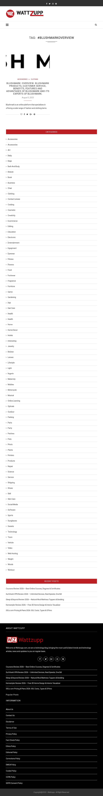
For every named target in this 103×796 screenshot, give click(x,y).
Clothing (34, 79)
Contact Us (10, 715)
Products (11, 461)
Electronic (12, 237)
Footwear (11, 276)
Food (10, 270)
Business (11, 183)
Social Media (13, 504)
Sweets (11, 526)
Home (10, 325)
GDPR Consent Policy (14, 783)
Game (10, 292)
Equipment (12, 248)
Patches (11, 434)
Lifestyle (11, 363)
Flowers (11, 265)
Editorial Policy (11, 752)
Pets (9, 439)
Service (11, 477)
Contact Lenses (14, 199)
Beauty (10, 172)
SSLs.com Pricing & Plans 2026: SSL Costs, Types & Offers (29, 610)
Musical (11, 395)
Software (11, 510)
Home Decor (13, 330)
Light (10, 368)
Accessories (22, 79)
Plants (10, 450)
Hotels (10, 335)
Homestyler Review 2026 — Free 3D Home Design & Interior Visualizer (33, 605)
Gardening (12, 297)
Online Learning (14, 401)
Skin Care (11, 499)
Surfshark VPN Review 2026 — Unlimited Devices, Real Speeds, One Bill (34, 594)
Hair (9, 303)
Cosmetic (11, 210)
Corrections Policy (13, 759)
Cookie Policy (11, 771)
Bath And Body (14, 166)
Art (9, 150)
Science (11, 472)
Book (10, 177)
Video (10, 548)
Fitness (10, 259)
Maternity (11, 379)
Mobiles (11, 385)
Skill (9, 494)
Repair (10, 466)
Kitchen (11, 352)
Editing (10, 226)
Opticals (11, 406)
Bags (10, 161)
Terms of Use (11, 728)
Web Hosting (13, 554)
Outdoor (11, 412)
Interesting (12, 341)
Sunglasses (12, 521)
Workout (11, 570)
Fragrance (12, 281)
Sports (10, 515)
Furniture (11, 286)
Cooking (11, 205)
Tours (10, 537)
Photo (10, 444)
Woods (10, 564)
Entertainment (13, 243)
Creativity (11, 215)
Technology (12, 532)
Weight (10, 559)
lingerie (11, 374)
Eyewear (11, 254)
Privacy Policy (11, 734)
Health (10, 314)
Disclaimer (10, 722)
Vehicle (11, 543)
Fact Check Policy (13, 740)
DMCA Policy (11, 765)
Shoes (10, 488)
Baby (10, 156)
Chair (10, 188)
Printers (11, 455)
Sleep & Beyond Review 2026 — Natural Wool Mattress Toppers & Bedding (35, 600)
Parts (10, 423)
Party (10, 428)
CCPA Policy (10, 777)
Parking (11, 417)
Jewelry (11, 346)
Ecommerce (12, 221)
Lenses (10, 357)
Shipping (11, 483)
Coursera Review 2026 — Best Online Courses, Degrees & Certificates (33, 589)
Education (12, 232)
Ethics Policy (11, 746)
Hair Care (11, 308)
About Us (9, 709)
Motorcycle (12, 390)
